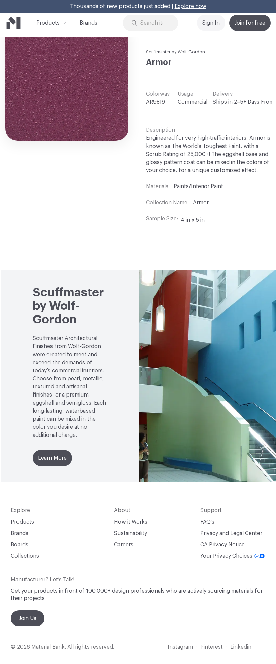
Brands (88, 23)
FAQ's (207, 522)
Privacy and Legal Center (231, 533)
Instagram (180, 647)
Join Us (27, 618)
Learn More (52, 458)
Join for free (250, 23)
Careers (123, 544)
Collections (25, 556)
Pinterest (211, 647)
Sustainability (130, 533)
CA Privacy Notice (222, 544)
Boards (19, 544)
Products (48, 23)
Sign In (211, 23)
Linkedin (240, 647)
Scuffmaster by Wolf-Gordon (175, 52)
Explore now (190, 6)
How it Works (130, 522)
